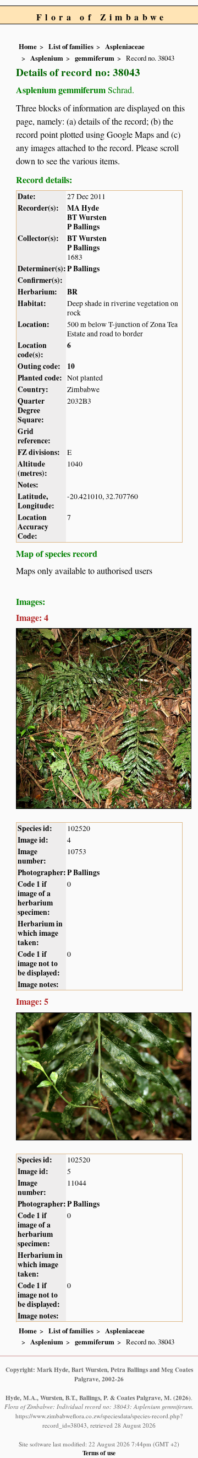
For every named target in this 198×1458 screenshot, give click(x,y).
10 (71, 366)
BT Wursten (87, 217)
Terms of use (99, 1452)
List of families (71, 46)
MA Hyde (83, 207)
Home (28, 46)
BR (72, 291)
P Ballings (83, 226)
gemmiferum (94, 58)
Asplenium (46, 58)
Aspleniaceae (125, 46)
